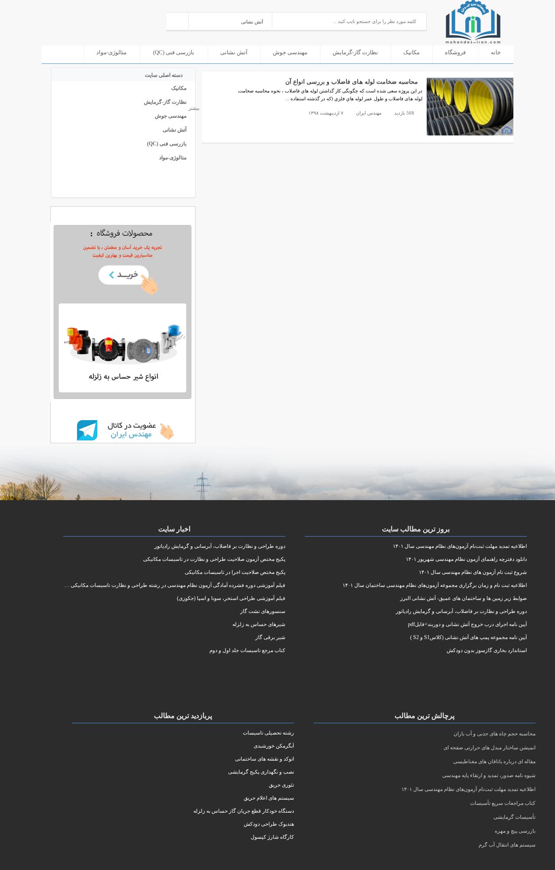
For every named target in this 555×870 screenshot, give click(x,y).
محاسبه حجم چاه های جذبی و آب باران (494, 734)
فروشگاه (455, 52)
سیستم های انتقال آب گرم (507, 845)
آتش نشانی (234, 52)
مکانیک (411, 52)
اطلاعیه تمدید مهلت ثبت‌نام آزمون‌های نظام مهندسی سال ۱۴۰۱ (468, 789)
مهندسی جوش (290, 52)
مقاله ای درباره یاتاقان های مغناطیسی (494, 761)
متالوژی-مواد (111, 52)
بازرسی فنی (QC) (173, 52)
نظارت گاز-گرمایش (355, 52)
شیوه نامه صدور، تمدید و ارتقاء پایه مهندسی (488, 775)
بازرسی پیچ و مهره (515, 831)
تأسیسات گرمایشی (514, 817)
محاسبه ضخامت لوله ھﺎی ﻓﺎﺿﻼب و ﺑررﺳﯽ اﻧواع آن (351, 82)
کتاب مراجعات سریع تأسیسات (502, 803)
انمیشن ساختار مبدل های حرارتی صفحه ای (489, 748)
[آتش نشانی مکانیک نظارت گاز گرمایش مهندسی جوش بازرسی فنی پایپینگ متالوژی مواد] (230, 21)
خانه (496, 52)
